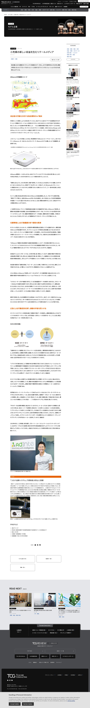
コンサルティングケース (69, 3)
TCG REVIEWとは (36, 3)
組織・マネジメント (58, 6)
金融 (69, 9)
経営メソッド (53, 3)
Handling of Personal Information (20, 695)
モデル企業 (10, 14)
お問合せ (59, 1)
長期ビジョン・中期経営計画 (38, 630)
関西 (16, 59)
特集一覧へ (22, 567)
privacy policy (71, 700)
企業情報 (59, 675)
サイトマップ (58, 662)
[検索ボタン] (80, 6)
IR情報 (66, 675)
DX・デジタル (51, 630)
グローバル (51, 6)
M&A (29, 6)
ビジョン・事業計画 (14, 6)
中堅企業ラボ (79, 3)
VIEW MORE (73, 59)
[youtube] (12, 680)
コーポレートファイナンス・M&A (39, 632)
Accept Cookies (14, 704)
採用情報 (73, 675)
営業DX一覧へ (49, 558)
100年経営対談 (46, 3)
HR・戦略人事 (60, 630)
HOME (5, 14)
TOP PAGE (29, 651)
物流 (29, 9)
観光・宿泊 (74, 9)
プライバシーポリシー (49, 675)
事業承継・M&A (53, 632)
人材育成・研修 (70, 630)
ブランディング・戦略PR (65, 632)
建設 (26, 9)
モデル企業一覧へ (23, 558)
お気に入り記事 (73, 1)
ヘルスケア (58, 9)
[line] (40, 545)
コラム (30, 662)
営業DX (12, 59)
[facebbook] (37, 545)
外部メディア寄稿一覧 (43, 662)
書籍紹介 (35, 662)
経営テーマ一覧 (60, 651)
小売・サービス (46, 9)
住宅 (33, 9)
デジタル (33, 6)
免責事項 (52, 662)
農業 (40, 9)
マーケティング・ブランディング (42, 6)
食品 (36, 9)
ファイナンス (24, 6)
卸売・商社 (52, 9)
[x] (35, 545)
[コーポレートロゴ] (45, 625)
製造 (22, 9)
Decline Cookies (27, 704)
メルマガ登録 (65, 1)
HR (20, 6)
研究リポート (60, 3)
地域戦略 (65, 6)
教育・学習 (65, 9)
